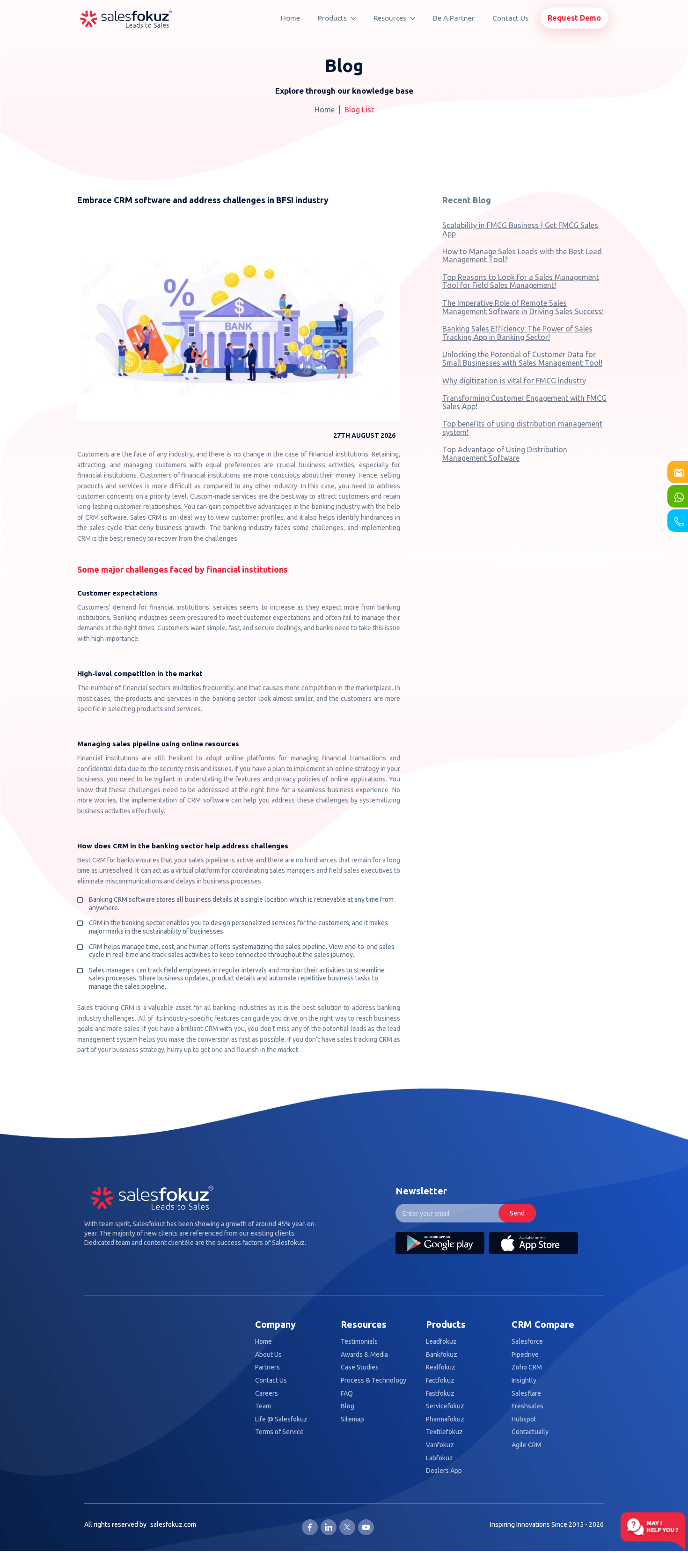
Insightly (524, 1380)
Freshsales (527, 1406)
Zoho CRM (527, 1367)
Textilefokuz (444, 1431)
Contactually (530, 1431)
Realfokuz (440, 1367)
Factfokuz (440, 1380)
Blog (347, 1406)
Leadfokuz (441, 1341)
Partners (267, 1367)
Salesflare (526, 1393)
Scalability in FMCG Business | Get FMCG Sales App (520, 229)
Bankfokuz (441, 1354)
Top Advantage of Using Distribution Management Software (504, 453)
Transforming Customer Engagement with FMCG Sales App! (524, 402)
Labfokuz (439, 1458)
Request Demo (574, 18)
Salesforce (527, 1341)
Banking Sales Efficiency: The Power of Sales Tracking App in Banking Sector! (517, 332)
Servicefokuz (445, 1406)
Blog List (359, 109)
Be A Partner (454, 18)
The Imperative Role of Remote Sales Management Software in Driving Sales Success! (523, 307)
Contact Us (510, 18)
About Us (268, 1354)
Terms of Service (279, 1431)
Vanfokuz (440, 1445)
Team (263, 1406)
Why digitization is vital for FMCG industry (514, 380)
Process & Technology (373, 1380)
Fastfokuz (440, 1393)
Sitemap (352, 1419)
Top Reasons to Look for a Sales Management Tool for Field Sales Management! (520, 281)
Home (290, 18)
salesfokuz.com (173, 1524)
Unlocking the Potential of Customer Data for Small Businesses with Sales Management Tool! (522, 358)
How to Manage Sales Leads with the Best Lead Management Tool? (522, 255)
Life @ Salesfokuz (281, 1419)
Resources (390, 18)
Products (333, 18)
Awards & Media (364, 1354)
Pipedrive (525, 1354)
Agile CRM (527, 1445)
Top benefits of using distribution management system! (522, 428)
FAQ (347, 1393)
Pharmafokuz (445, 1419)
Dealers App (444, 1470)
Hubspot (524, 1419)
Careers (266, 1393)
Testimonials (359, 1341)
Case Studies (360, 1367)
